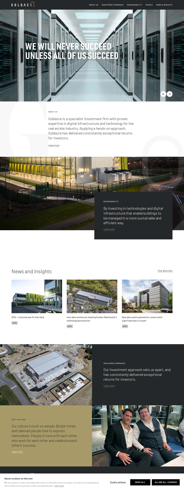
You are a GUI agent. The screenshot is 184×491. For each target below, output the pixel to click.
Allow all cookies (166, 482)
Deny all (140, 482)
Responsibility (134, 5)
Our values (30, 66)
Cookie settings (118, 482)
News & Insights (164, 5)
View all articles (165, 270)
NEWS (14, 323)
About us (93, 5)
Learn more (53, 145)
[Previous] (163, 94)
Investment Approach (113, 5)
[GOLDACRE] (23, 4)
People (149, 5)
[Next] (169, 94)
